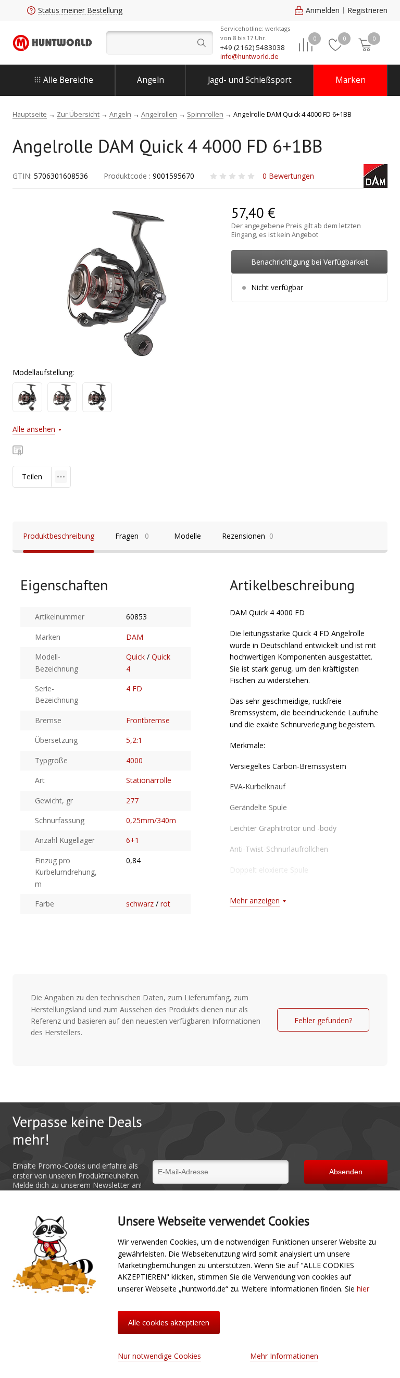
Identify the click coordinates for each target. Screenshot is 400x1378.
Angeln (150, 80)
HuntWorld (52, 43)
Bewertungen (288, 176)
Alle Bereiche (68, 80)
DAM (134, 637)
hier (363, 1289)
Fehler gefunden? (323, 1020)
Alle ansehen (33, 429)
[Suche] (159, 43)
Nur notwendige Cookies (159, 1356)
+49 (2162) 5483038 (252, 47)
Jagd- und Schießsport (250, 80)
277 (132, 800)
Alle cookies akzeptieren (168, 1322)
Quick (135, 657)
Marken (350, 80)
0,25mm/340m (151, 820)
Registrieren (367, 10)
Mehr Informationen (284, 1356)
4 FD (134, 688)
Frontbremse (148, 720)
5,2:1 (134, 740)
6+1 (132, 840)
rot (165, 904)
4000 (134, 760)
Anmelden (323, 10)
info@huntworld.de (249, 56)
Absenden (345, 1172)
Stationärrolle (148, 780)
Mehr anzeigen (255, 900)
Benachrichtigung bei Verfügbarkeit (309, 262)
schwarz (140, 904)
